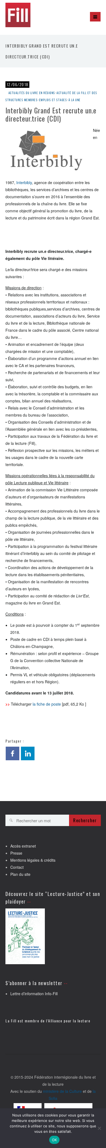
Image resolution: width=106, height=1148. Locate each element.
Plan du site (20, 874)
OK (54, 1140)
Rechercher (85, 820)
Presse (16, 853)
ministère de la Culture (62, 1091)
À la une (74, 100)
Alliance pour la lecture (69, 1020)
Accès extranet (23, 846)
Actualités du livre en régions (31, 93)
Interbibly (24, 182)
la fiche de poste (47, 704)
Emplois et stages (53, 100)
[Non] (99, 1128)
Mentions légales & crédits (32, 860)
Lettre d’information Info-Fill (34, 993)
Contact (17, 867)
